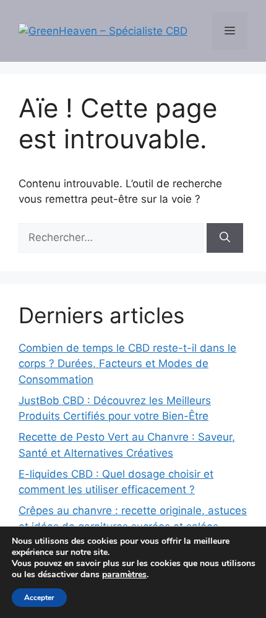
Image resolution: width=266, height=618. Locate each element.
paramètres (124, 574)
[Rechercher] (225, 238)
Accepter (39, 598)
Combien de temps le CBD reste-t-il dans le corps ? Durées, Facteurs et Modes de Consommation (127, 364)
